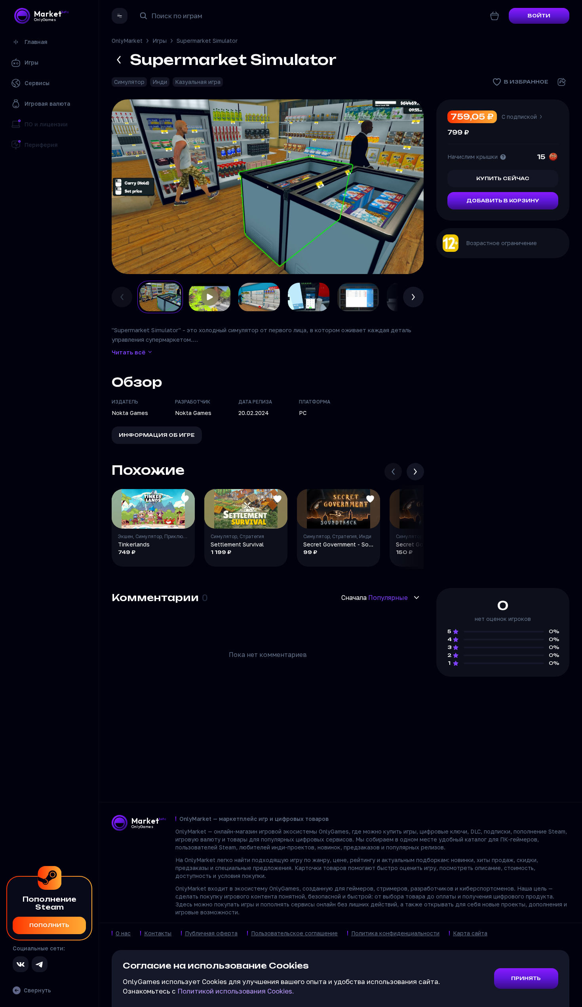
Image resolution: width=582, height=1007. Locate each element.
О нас (123, 933)
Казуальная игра (198, 81)
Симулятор (129, 81)
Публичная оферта (211, 933)
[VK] (21, 964)
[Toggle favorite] (185, 499)
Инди (159, 81)
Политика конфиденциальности (395, 933)
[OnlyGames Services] (119, 16)
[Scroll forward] (415, 471)
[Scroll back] (393, 471)
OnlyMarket (127, 40)
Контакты (157, 933)
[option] (160, 297)
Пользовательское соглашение (294, 933)
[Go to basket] (494, 16)
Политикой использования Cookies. (235, 991)
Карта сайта (470, 933)
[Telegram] (40, 964)
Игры (159, 40)
